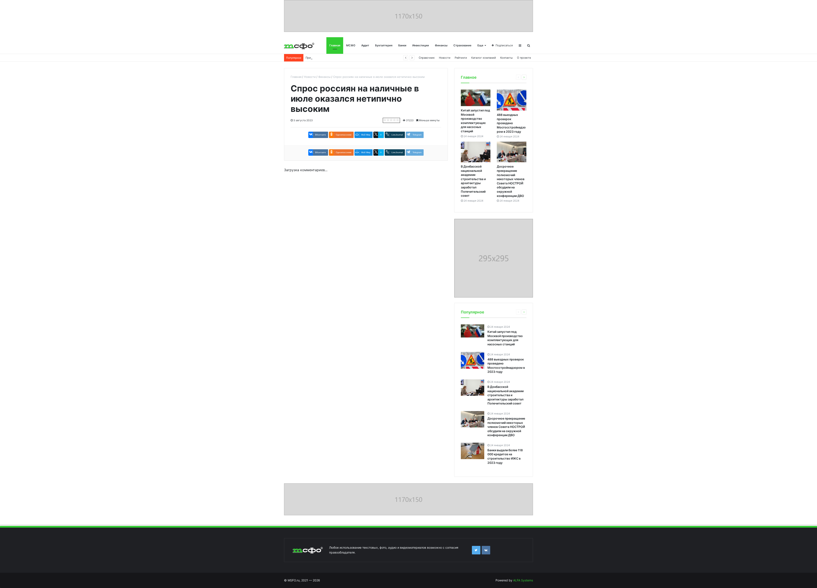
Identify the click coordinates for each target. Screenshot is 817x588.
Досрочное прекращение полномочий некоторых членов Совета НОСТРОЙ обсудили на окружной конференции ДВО (506, 427)
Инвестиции (420, 45)
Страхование (462, 45)
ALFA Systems (523, 580)
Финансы (441, 45)
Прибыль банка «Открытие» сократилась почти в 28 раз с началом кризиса (357, 57)
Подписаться (504, 45)
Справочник (427, 57)
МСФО (350, 45)
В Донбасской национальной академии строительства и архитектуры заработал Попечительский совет (505, 395)
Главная (334, 45)
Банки (402, 45)
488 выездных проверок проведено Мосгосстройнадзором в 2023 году (511, 123)
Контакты (506, 57)
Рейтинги (461, 57)
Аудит (365, 45)
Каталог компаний (483, 57)
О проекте (524, 57)
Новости (444, 57)
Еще (480, 45)
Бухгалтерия (383, 45)
